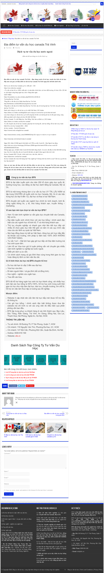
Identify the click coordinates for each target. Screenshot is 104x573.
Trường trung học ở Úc (78, 207)
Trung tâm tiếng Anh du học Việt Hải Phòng (83, 286)
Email (6, 477)
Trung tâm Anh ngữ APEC (79, 298)
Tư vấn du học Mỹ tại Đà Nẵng (80, 231)
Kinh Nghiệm (60, 25)
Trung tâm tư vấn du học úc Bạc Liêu (16, 413)
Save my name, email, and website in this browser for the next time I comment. (29, 490)
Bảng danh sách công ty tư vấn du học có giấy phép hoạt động (36, 4)
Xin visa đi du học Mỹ (78, 257)
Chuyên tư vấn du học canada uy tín (54, 435)
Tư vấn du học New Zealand (79, 225)
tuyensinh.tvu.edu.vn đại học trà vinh (81, 292)
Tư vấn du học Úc (77, 236)
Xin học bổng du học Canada (80, 295)
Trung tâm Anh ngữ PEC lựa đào (80, 310)
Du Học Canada (14, 25)
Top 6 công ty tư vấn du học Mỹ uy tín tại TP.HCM (21, 377)
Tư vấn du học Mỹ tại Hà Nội (79, 266)
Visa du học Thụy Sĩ (88, 251)
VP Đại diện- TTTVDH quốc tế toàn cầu (24, 32)
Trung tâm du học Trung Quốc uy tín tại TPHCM (84, 254)
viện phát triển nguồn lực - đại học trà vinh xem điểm (85, 289)
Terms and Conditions (86, 569)
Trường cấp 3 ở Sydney (78, 278)
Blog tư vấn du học (73, 569)
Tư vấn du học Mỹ (77, 242)
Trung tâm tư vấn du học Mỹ (79, 275)
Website (6, 484)
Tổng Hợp (11, 38)
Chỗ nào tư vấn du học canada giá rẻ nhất (33, 435)
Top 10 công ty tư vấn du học (80, 222)
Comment (7, 453)
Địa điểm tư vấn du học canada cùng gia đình (54, 413)
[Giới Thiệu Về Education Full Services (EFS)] (35, 257)
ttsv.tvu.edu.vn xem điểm (78, 307)
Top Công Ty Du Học (73, 25)
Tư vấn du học (76, 251)
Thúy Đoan (8, 47)
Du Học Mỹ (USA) (28, 25)
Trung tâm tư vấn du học (79, 219)
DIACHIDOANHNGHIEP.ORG (81, 183)
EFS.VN (80, 175)
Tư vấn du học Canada (78, 213)
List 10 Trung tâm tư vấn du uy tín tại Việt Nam (20, 372)
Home (4, 25)
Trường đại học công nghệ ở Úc (80, 201)
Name (6, 471)
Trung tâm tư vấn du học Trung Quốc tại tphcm (84, 280)
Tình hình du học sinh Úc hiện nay (81, 210)
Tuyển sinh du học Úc (93, 307)
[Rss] (65, 569)
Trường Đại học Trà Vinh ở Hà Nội (81, 301)
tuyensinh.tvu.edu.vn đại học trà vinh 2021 (83, 248)
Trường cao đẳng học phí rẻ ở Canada (82, 272)
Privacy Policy (98, 569)
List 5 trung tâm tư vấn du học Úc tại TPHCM (20, 380)
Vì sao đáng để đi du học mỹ (80, 195)
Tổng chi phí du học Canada (79, 198)
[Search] (101, 3)
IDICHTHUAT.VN (86, 180)
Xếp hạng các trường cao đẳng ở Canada (83, 304)
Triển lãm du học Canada (79, 263)
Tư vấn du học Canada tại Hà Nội (81, 269)
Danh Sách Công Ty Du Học (63, 4)
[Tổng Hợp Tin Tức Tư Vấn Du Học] (52, 14)
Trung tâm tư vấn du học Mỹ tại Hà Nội (82, 239)
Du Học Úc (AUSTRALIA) (44, 25)
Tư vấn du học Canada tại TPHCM (81, 260)
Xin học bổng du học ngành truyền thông (82, 283)
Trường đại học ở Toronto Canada (81, 233)
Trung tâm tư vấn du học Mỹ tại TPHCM (82, 245)
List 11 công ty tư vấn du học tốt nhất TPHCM (20, 375)
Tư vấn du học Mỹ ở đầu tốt (79, 216)
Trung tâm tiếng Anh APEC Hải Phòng (82, 228)
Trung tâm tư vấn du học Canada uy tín (82, 204)
